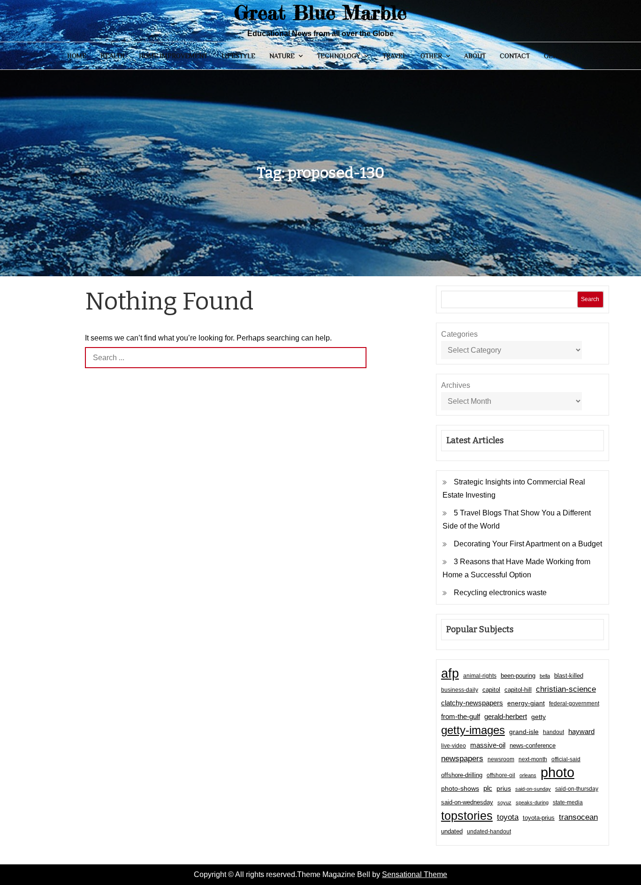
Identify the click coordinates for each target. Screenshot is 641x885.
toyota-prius (539, 817)
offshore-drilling (461, 775)
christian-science (566, 689)
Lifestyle (238, 56)
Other (431, 56)
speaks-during (532, 802)
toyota (508, 817)
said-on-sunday (533, 789)
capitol (491, 690)
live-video (453, 745)
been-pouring (518, 675)
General (559, 56)
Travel (394, 56)
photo (557, 772)
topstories (467, 815)
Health (112, 56)
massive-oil (487, 745)
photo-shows (460, 788)
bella (545, 676)
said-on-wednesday (467, 802)
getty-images (473, 730)
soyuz (504, 802)
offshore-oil (501, 775)
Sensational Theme (414, 874)
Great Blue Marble (320, 12)
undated (452, 831)
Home (76, 56)
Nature (282, 56)
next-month (533, 759)
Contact (515, 56)
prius (503, 788)
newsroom (501, 759)
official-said (565, 759)
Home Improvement (173, 56)
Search (590, 299)
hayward (581, 731)
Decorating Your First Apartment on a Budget (528, 544)
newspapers (462, 758)
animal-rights (479, 676)
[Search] (355, 357)
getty (538, 716)
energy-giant (526, 703)
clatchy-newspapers (472, 703)
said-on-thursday (576, 789)
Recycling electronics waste (500, 593)
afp (450, 673)
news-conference (533, 745)
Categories (459, 334)
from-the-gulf (460, 716)
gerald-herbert (505, 716)
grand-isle (524, 731)
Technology (338, 56)
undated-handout (489, 831)
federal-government (574, 703)
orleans (527, 775)
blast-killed (568, 675)
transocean (578, 817)
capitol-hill (518, 689)
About (475, 56)
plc (487, 788)
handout (553, 732)
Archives (455, 385)
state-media (568, 802)
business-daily (459, 690)
